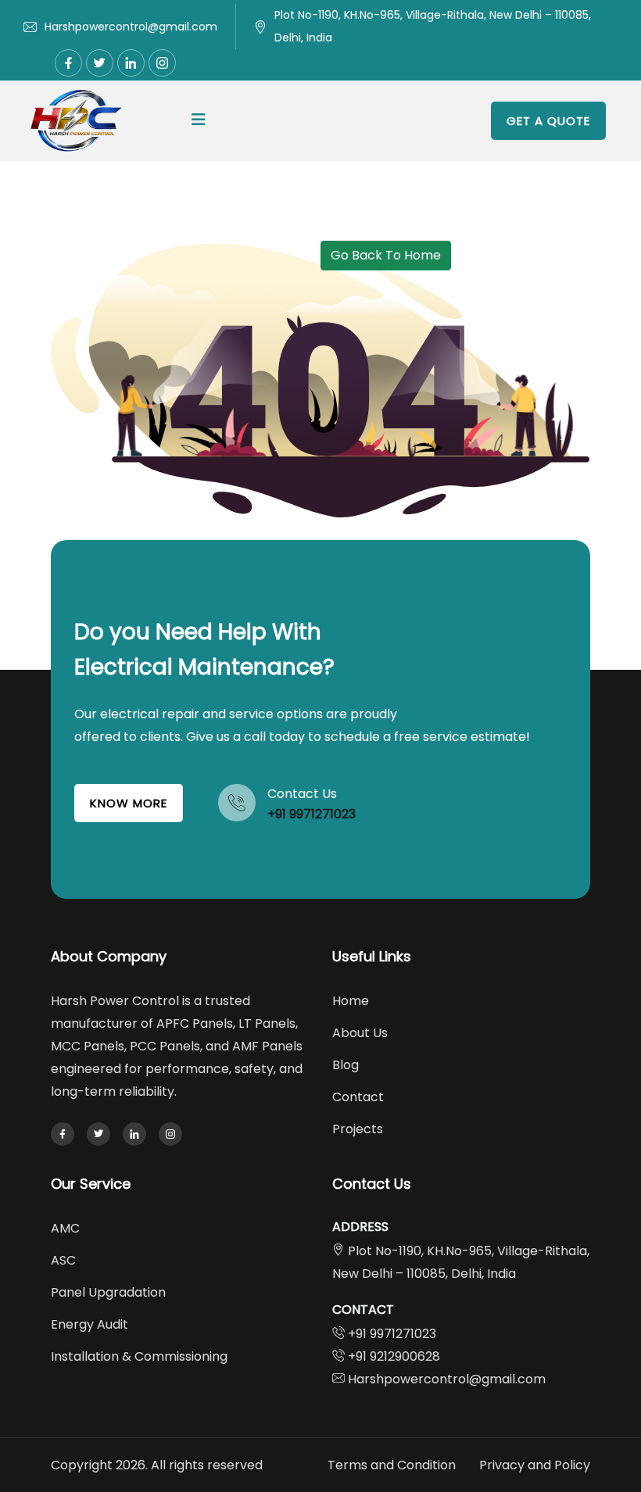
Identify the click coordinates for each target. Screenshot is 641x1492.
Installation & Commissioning (139, 1356)
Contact (358, 1097)
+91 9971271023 (311, 814)
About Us (360, 1033)
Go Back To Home (386, 255)
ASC (63, 1260)
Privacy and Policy (534, 1465)
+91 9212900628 (394, 1356)
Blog (345, 1065)
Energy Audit (89, 1324)
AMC (65, 1228)
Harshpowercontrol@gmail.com (131, 26)
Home (350, 1001)
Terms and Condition (392, 1465)
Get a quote (548, 121)
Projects (357, 1129)
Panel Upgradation (108, 1292)
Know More (128, 803)
